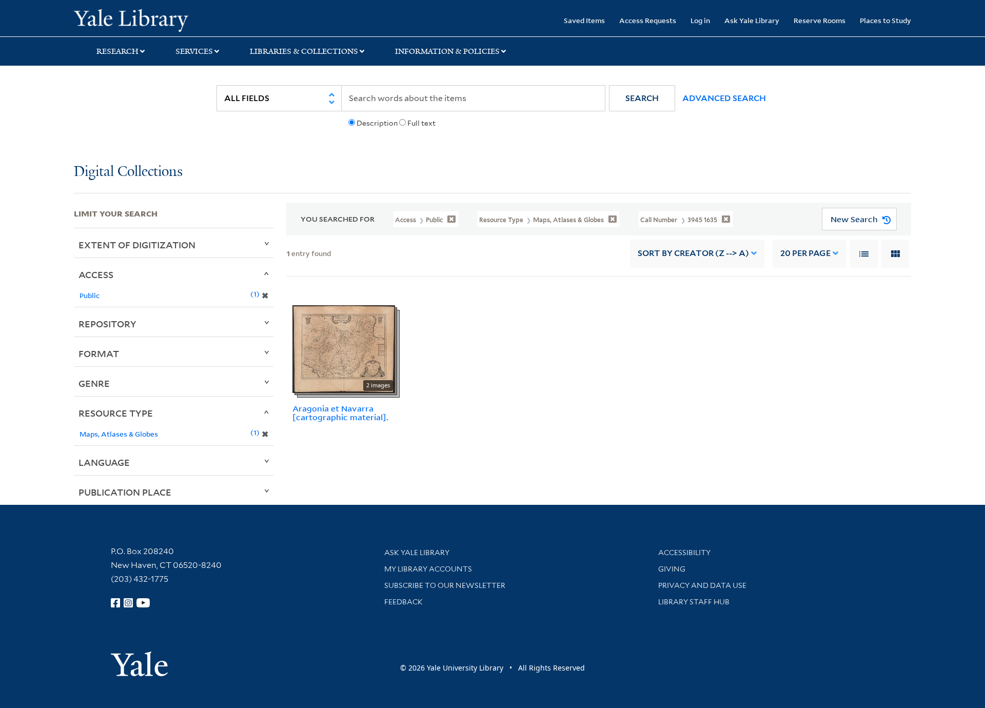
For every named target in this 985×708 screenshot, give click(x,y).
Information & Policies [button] (447, 51)
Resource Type (115, 413)
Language (104, 462)
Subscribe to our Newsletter (444, 585)
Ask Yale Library (751, 20)
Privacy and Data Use (702, 585)
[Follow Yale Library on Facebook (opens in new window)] (115, 602)
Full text (421, 123)
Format (98, 353)
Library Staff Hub (694, 602)
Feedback (403, 602)
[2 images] (343, 348)
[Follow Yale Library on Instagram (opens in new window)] (128, 602)
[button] (642, 98)
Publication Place (124, 492)
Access (95, 274)
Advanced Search (724, 98)
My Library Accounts (428, 569)
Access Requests (647, 20)
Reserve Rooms (819, 20)
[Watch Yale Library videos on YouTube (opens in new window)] (143, 602)
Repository (107, 324)
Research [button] (117, 51)
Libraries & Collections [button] (304, 51)
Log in (700, 20)
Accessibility (684, 552)
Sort (693, 253)
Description (377, 123)
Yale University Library (137, 19)
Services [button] (194, 51)
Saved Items (584, 20)
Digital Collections (128, 172)
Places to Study (885, 20)
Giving (671, 569)
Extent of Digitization (136, 245)
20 (805, 253)
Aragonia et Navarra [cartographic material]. (340, 412)
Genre (94, 383)
